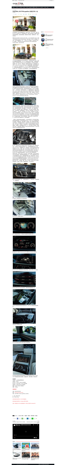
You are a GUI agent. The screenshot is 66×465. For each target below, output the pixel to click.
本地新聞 (26, 415)
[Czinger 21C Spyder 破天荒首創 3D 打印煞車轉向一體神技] (26, 455)
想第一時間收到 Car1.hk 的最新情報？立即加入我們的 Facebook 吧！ (24, 403)
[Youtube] (51, 0)
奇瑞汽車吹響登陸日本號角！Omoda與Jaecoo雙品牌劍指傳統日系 (17, 450)
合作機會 (39, 464)
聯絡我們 (48, 464)
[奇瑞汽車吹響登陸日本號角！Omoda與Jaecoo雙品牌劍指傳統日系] (17, 445)
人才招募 (42, 464)
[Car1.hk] (18, 4)
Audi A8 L (16, 415)
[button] (52, 7)
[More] (36, 14)
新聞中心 (22, 415)
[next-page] (14, 461)
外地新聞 (46, 38)
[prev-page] (13, 461)
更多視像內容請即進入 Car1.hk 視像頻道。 (20, 399)
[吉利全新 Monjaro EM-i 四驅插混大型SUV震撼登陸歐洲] (35, 445)
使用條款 (46, 464)
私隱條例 (44, 464)
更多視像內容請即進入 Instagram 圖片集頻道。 (21, 401)
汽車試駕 (29, 415)
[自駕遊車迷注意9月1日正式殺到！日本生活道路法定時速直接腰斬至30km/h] (26, 445)
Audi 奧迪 (19, 415)
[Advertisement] (47, 26)
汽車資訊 (36, 415)
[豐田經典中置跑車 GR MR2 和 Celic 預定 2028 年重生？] (43, 35)
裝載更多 (47, 47)
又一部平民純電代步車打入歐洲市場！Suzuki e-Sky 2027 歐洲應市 (49, 40)
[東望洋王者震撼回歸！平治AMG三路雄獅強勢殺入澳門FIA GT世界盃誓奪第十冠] (35, 455)
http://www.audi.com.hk (19, 392)
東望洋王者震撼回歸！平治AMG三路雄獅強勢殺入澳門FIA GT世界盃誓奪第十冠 (35, 459)
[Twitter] (52, 0)
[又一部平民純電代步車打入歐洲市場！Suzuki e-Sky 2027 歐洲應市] (43, 40)
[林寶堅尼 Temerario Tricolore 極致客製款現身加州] (17, 455)
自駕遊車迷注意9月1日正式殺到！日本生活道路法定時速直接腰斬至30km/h (26, 450)
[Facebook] (49, 0)
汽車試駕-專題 (32, 415)
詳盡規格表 (14, 389)
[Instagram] (50, 0)
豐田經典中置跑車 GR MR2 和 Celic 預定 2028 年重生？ (49, 35)
